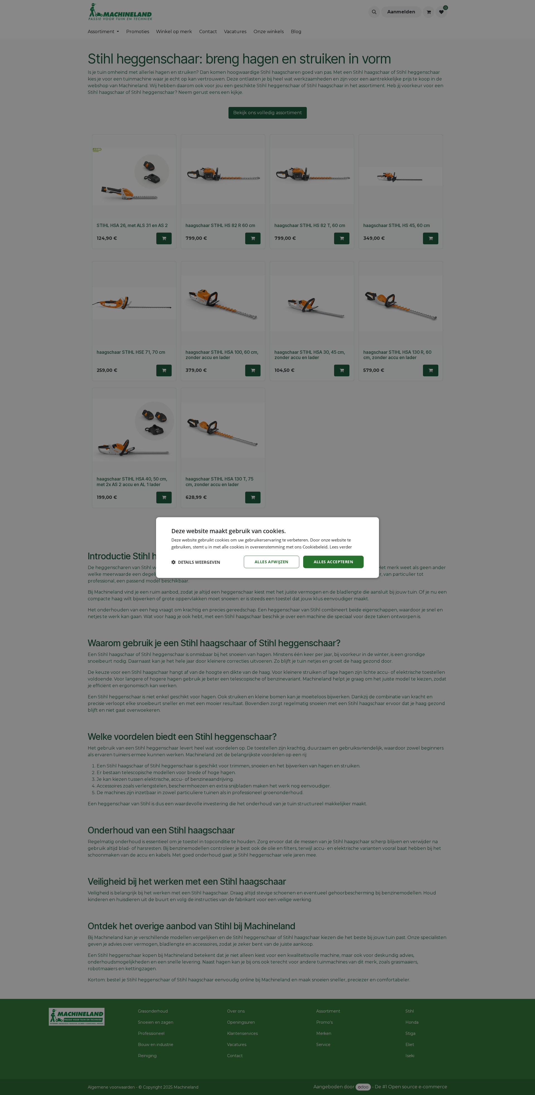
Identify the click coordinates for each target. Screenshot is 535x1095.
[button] (195, 562)
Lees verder (341, 546)
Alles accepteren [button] (333, 561)
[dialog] (267, 547)
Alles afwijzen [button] (271, 561)
